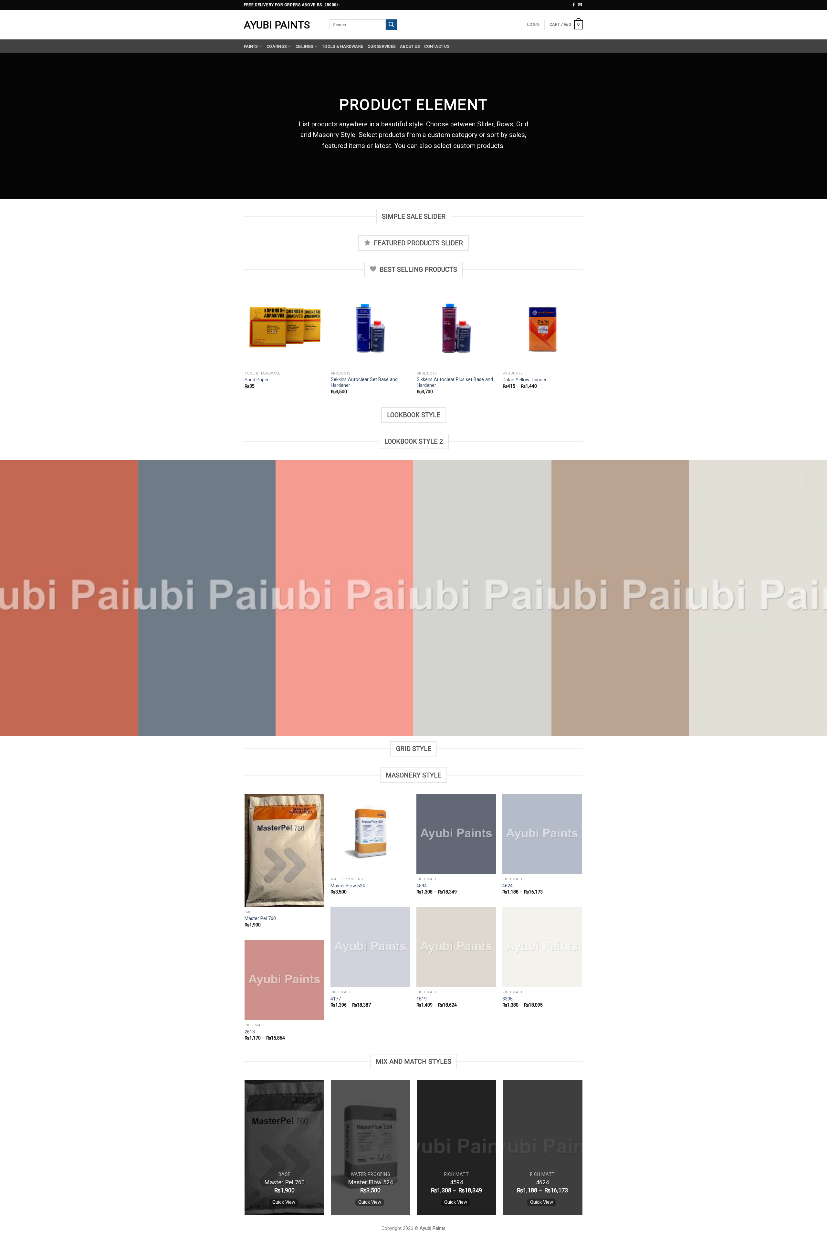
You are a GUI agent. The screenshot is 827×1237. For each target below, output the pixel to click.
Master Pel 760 (260, 918)
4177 (335, 999)
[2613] (284, 980)
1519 (421, 999)
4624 (507, 886)
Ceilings (304, 46)
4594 (421, 886)
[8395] (542, 947)
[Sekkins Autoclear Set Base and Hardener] (371, 328)
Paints (251, 46)
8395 (507, 999)
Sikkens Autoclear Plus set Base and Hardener (455, 382)
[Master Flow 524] (370, 834)
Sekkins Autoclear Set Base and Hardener (364, 382)
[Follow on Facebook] (574, 5)
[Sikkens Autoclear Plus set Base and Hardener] (457, 328)
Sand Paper (257, 380)
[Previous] (245, 347)
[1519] (456, 947)
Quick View (283, 1202)
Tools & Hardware (342, 46)
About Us (410, 46)
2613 (250, 1032)
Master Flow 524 (347, 886)
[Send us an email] (580, 5)
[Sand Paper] (284, 328)
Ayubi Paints (277, 25)
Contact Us (436, 46)
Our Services (381, 46)
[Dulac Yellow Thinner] (542, 328)
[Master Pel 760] (284, 850)
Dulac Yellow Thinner (525, 380)
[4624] (542, 834)
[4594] (456, 834)
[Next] (582, 347)
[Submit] (391, 24)
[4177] (370, 947)
